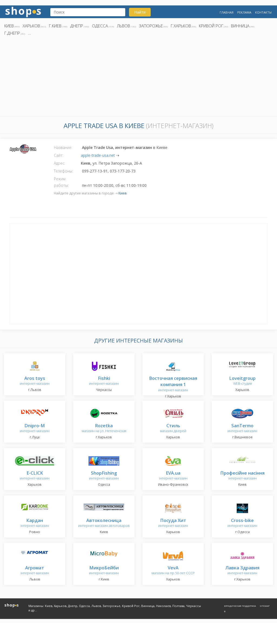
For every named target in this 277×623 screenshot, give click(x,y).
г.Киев (55, 25)
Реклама (244, 12)
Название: (63, 147)
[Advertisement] (138, 78)
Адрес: (59, 163)
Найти (140, 12)
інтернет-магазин (173, 476)
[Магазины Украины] (23, 11)
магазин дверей (173, 428)
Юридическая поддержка (240, 605)
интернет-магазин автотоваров (104, 523)
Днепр (76, 25)
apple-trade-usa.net (98, 155)
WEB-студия (242, 381)
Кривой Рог (211, 25)
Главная (226, 12)
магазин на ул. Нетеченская (104, 428)
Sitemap (264, 605)
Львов (123, 25)
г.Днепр (12, 33)
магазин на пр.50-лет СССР (173, 570)
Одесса (100, 25)
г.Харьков (181, 25)
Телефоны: (63, 171)
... (29, 33)
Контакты (263, 12)
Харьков (31, 25)
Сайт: (58, 155)
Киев (9, 25)
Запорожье (151, 25)
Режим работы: (61, 182)
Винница (240, 25)
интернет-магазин (35, 381)
